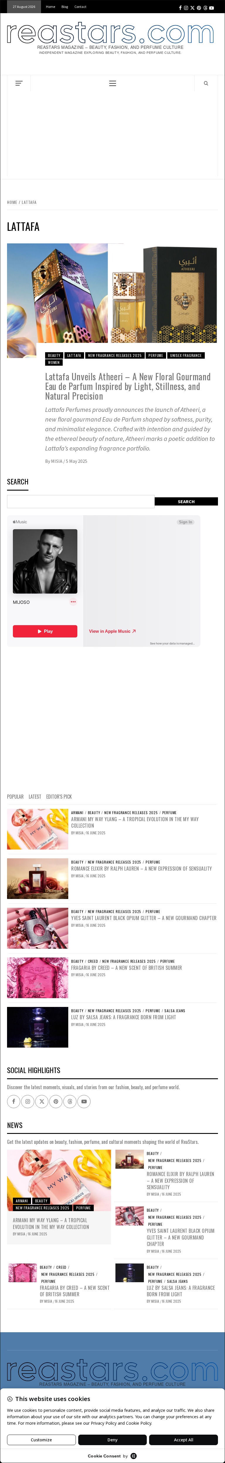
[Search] (206, 83)
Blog (65, 6)
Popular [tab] (15, 796)
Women (54, 362)
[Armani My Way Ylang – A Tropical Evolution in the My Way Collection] (37, 828)
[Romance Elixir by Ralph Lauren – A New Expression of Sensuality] (37, 878)
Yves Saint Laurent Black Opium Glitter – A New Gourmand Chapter (144, 918)
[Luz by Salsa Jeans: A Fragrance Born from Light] (37, 1027)
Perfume (156, 355)
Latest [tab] (35, 796)
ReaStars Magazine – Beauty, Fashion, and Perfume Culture (110, 47)
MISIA (57, 461)
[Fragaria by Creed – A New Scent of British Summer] (37, 977)
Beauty (54, 355)
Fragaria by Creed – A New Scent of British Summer (126, 967)
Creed (93, 961)
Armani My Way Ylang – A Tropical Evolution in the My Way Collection (135, 822)
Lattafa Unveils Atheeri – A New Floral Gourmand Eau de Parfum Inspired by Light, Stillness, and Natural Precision (128, 386)
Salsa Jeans (174, 1010)
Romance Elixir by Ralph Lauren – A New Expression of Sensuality (141, 868)
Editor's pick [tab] (59, 796)
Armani (77, 812)
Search (17, 481)
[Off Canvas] (18, 83)
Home (50, 6)
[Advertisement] (112, 135)
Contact (80, 6)
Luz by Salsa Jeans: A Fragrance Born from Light (123, 1017)
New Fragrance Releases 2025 (115, 355)
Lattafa (74, 355)
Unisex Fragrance (186, 355)
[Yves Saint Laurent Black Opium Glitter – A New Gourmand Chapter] (37, 928)
